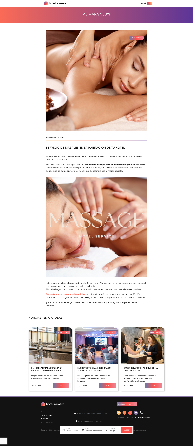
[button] (142, 413)
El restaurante (47, 422)
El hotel (44, 412)
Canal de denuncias (138, 430)
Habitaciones (46, 415)
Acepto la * (90, 421)
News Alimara (136, 38)
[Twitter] (131, 413)
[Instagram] (120, 413)
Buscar (127, 430)
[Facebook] (137, 413)
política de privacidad (93, 421)
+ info (61, 385)
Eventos (44, 419)
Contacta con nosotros (126, 404)
